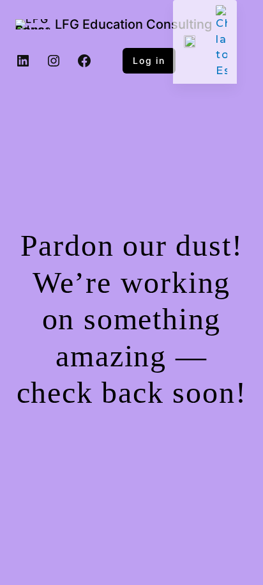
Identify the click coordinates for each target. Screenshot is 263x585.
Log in (149, 60)
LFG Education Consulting (133, 24)
